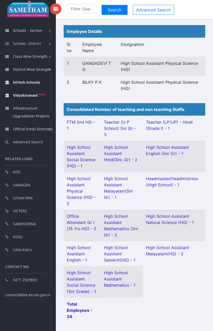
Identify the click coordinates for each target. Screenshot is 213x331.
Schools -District (27, 43)
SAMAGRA (21, 184)
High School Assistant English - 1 (79, 254)
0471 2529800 (25, 279)
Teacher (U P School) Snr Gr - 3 (120, 128)
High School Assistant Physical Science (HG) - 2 (81, 191)
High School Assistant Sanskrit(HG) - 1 (119, 254)
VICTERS (20, 210)
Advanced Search (28, 141)
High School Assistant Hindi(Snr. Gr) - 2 (120, 153)
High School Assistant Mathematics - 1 (119, 279)
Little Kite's (22, 249)
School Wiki (23, 197)
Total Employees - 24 (79, 310)
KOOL (18, 236)
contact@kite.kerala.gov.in (28, 294)
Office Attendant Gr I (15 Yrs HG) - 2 (81, 222)
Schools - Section (27, 30)
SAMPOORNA (24, 223)
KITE (17, 172)
